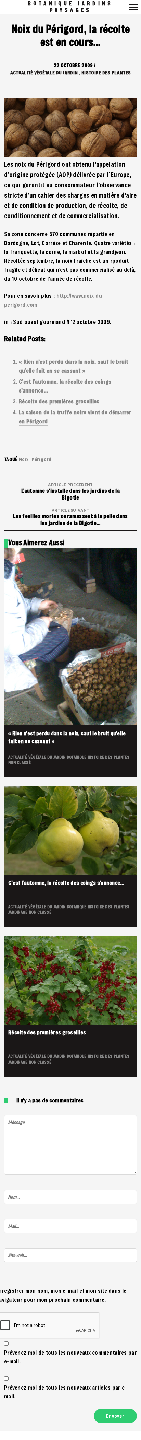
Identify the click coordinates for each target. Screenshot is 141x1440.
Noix (23, 460)
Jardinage (18, 912)
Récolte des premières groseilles (59, 401)
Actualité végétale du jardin (44, 72)
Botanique (77, 757)
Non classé (19, 762)
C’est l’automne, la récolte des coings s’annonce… (66, 882)
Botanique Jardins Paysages (70, 6)
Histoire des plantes (106, 72)
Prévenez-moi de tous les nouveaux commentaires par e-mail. (70, 1357)
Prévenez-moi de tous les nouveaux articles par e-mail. (65, 1392)
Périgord (41, 460)
